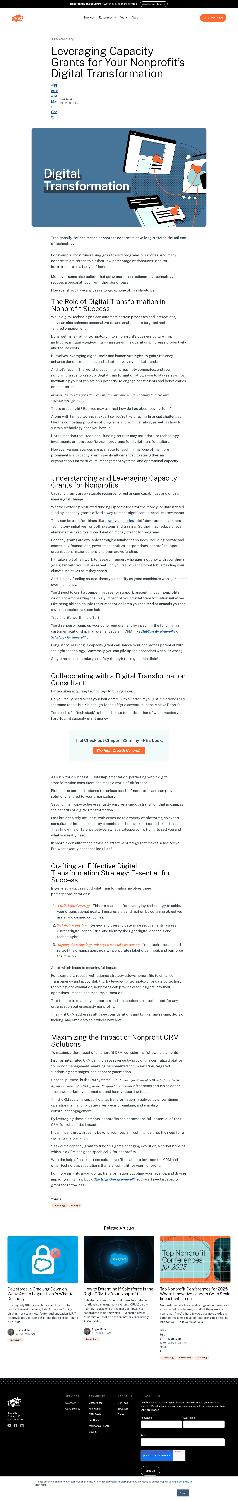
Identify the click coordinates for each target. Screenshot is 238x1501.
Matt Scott (65, 99)
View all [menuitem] (93, 1431)
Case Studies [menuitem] (72, 1408)
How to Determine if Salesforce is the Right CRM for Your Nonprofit (118, 1291)
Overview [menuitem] (70, 1403)
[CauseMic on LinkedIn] (22, 1425)
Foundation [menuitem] (95, 1408)
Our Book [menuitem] (94, 1420)
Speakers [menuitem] (123, 1408)
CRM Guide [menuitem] (95, 1414)
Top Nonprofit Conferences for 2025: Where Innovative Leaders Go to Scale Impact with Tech (195, 1293)
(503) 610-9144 (15, 1419)
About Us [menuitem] (125, 1396)
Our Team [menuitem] (123, 1403)
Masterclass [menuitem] (95, 1403)
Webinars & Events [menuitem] (99, 1426)
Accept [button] (183, 1492)
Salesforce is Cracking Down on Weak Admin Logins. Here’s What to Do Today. (40, 1293)
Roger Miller (23, 1330)
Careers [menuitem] (122, 1414)
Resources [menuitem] (97, 1396)
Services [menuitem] (72, 1396)
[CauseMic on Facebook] (15, 1425)
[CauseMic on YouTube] (9, 1425)
